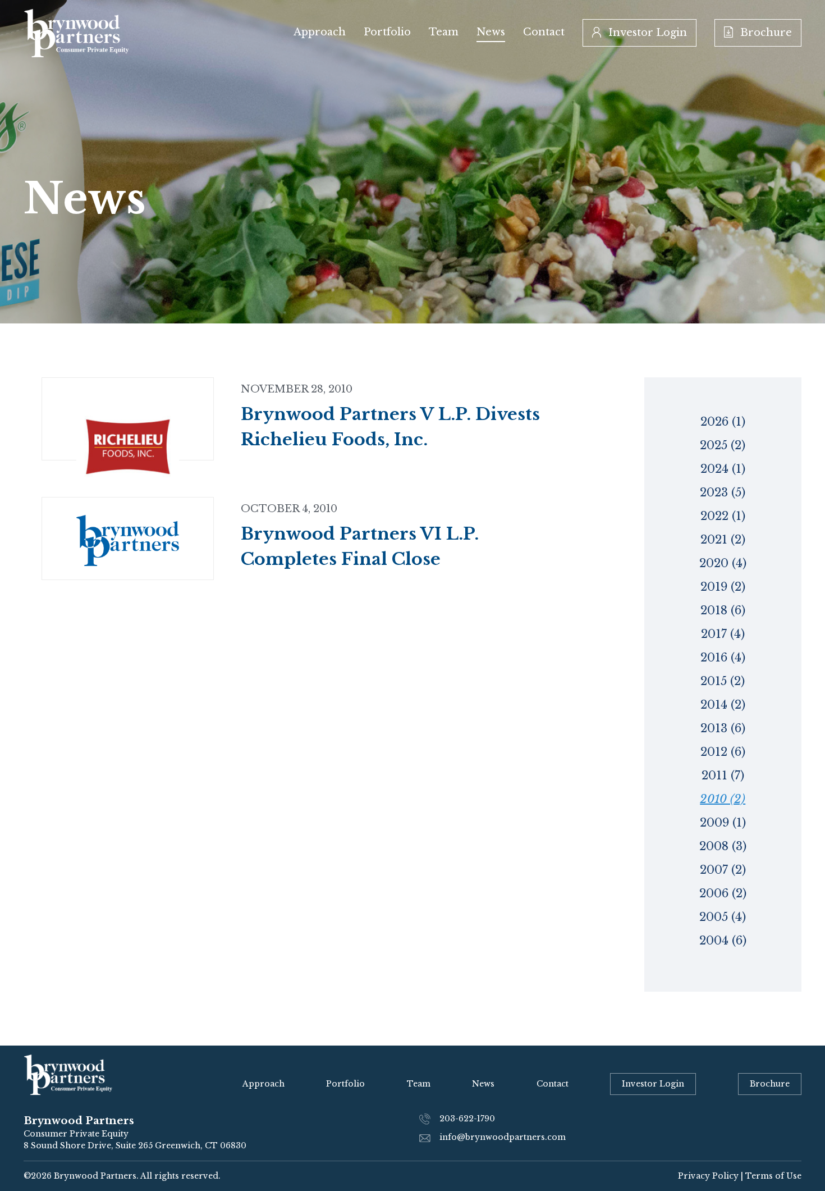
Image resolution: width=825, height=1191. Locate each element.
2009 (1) (723, 822)
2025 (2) (722, 445)
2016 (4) (722, 657)
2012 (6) (722, 752)
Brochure (764, 32)
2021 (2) (722, 539)
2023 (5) (722, 492)
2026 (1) (722, 421)
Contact (544, 32)
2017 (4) (723, 634)
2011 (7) (723, 775)
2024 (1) (722, 469)
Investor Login (646, 32)
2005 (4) (722, 917)
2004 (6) (722, 940)
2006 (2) (722, 893)
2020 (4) (722, 563)
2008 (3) (722, 846)
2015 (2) (722, 681)
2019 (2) (722, 587)
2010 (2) (722, 799)
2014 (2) (722, 704)
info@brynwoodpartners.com (502, 1137)
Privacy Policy (708, 1176)
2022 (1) (722, 516)
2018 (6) (722, 610)
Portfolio (387, 32)
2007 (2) (723, 870)
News (490, 32)
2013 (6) (722, 728)
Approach (320, 32)
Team (444, 32)
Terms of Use (773, 1176)
